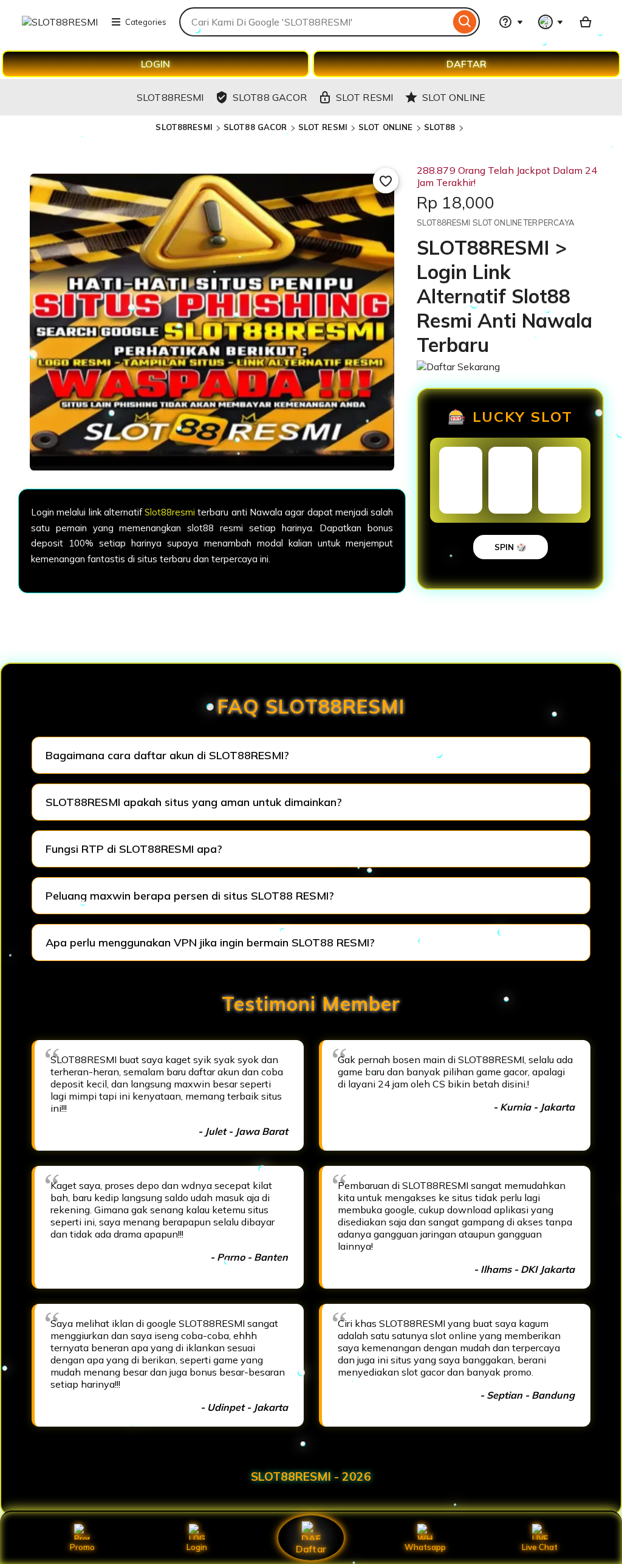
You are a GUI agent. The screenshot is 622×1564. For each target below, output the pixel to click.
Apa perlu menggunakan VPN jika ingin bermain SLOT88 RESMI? (210, 942)
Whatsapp (425, 1547)
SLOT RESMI (322, 127)
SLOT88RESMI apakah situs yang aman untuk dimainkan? (194, 802)
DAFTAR (466, 64)
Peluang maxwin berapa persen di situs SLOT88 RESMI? (190, 896)
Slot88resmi (170, 512)
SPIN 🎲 (510, 547)
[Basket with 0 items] (585, 21)
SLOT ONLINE (385, 127)
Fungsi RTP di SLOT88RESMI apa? (134, 849)
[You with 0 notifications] (551, 21)
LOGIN (155, 64)
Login (196, 1547)
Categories (145, 22)
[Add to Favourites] (385, 180)
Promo (82, 1547)
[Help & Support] (511, 21)
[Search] (465, 21)
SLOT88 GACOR (255, 127)
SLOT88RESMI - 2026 (311, 1476)
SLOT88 (440, 127)
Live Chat (540, 1547)
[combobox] (314, 21)
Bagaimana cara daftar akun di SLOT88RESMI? (167, 755)
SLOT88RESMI (184, 127)
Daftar (311, 1548)
